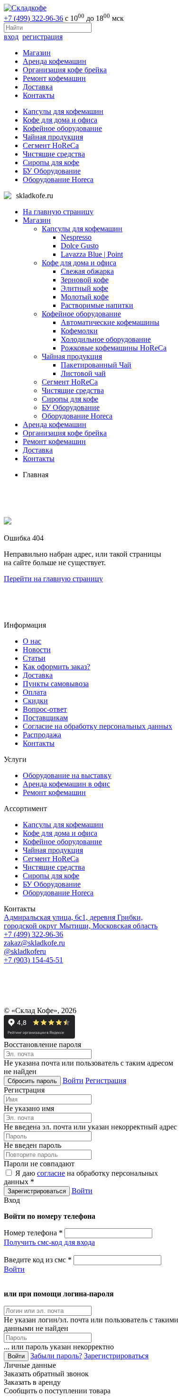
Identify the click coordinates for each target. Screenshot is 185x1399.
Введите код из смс (38, 1260)
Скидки (35, 701)
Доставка (38, 87)
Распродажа (42, 735)
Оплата (34, 692)
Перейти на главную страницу (53, 579)
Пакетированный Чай (96, 365)
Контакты (39, 95)
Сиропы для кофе (51, 162)
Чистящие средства (54, 154)
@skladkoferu (25, 951)
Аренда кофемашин (54, 61)
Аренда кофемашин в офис (66, 784)
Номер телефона (33, 1233)
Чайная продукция (53, 137)
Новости (37, 650)
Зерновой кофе (85, 280)
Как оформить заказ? (56, 667)
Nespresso (76, 237)
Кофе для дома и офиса (60, 120)
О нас (32, 641)
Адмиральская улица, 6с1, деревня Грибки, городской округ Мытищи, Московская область (80, 921)
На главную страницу (58, 212)
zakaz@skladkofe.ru (34, 943)
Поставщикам (45, 718)
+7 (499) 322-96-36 (33, 18)
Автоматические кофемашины (110, 322)
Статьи (34, 658)
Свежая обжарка (87, 271)
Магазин (37, 53)
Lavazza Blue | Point (92, 254)
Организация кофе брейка (65, 70)
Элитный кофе (84, 288)
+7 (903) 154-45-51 (33, 960)
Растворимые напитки (97, 305)
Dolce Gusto (80, 246)
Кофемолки (79, 331)
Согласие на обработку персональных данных (97, 726)
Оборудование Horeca (58, 179)
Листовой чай (83, 373)
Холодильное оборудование (106, 339)
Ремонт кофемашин (54, 78)
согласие (51, 1173)
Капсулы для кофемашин (63, 111)
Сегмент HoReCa (51, 145)
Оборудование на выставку (67, 775)
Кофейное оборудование (62, 128)
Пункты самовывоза (56, 684)
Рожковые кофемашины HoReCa (113, 348)
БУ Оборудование (52, 171)
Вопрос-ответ (45, 709)
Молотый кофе (85, 297)
